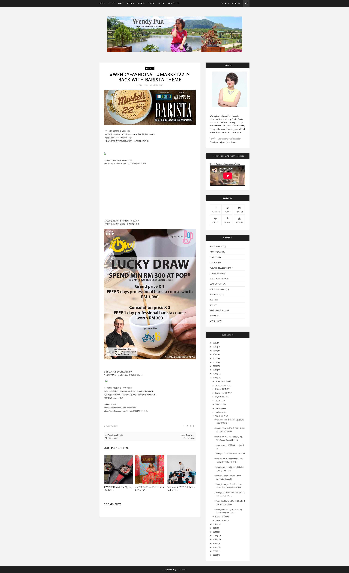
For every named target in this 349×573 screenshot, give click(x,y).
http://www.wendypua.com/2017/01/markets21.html (125, 163)
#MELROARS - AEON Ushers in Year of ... (149, 489)
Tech (212, 300)
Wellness (214, 321)
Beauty (130, 3)
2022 (215, 358)
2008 (215, 555)
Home (102, 3)
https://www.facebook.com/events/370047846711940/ (126, 411)
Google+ (215, 223)
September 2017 (222, 393)
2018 (215, 373)
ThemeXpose (181, 570)
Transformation (217, 310)
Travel (152, 3)
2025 (215, 347)
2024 (215, 350)
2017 (215, 377)
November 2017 (221, 385)
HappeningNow (217, 278)
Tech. (212, 305)
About (111, 3)
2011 (215, 543)
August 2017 (220, 397)
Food (161, 3)
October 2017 (220, 389)
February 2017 (221, 516)
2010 (215, 547)
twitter (227, 212)
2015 (215, 528)
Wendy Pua (144, 85)
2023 (215, 354)
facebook (215, 212)
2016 (215, 524)
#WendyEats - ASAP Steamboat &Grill (230, 453)
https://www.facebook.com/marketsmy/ (120, 407)
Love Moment (216, 284)
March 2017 (220, 416)
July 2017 (218, 400)
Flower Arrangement (220, 268)
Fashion (141, 3)
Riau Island (215, 294)
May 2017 (219, 408)
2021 (215, 362)
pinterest (227, 223)
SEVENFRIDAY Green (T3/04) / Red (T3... (118, 489)
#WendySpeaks (217, 246)
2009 (215, 551)
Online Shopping (217, 289)
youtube (239, 223)
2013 (215, 535)
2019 (215, 370)
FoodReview (215, 273)
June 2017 (219, 404)
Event (121, 3)
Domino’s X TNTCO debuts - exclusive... (181, 489)
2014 (215, 532)
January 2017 (220, 520)
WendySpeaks (174, 3)
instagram (239, 212)
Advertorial (215, 252)
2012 (215, 539)
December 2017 (221, 381)
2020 (215, 366)
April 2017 (219, 412)
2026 (215, 343)
